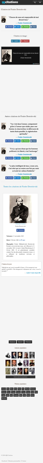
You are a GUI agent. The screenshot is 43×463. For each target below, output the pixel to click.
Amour (4, 389)
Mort (28, 395)
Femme (18, 392)
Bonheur (4, 398)
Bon (11, 395)
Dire (36, 392)
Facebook (4, 461)
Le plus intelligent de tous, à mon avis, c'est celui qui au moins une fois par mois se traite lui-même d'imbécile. (23, 168)
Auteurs (12, 342)
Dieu (7, 395)
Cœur (3, 395)
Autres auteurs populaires (20, 377)
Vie (23, 389)
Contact (24, 461)
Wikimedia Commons (21, 223)
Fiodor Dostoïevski (25, 23)
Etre (15, 389)
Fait (8, 389)
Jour (24, 395)
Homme (4, 392)
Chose (23, 392)
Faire (19, 389)
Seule (32, 395)
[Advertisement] (21, 89)
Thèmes (28, 342)
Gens (8, 392)
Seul (32, 392)
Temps (13, 392)
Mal (21, 395)
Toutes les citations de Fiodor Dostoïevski (20, 186)
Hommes (33, 389)
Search (20, 342)
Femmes (16, 395)
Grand (28, 392)
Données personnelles (14, 461)
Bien (11, 389)
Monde (27, 389)
